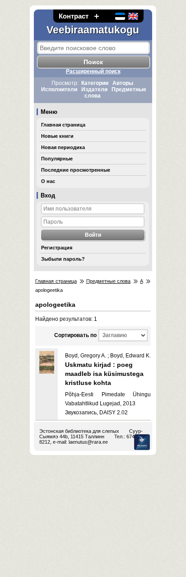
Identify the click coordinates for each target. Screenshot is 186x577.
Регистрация (56, 247)
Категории (94, 83)
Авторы (122, 83)
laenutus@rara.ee (88, 442)
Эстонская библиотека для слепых (79, 431)
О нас (48, 181)
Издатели (94, 89)
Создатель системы (142, 442)
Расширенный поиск (93, 71)
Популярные (57, 158)
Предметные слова (108, 281)
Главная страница (63, 124)
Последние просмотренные (75, 170)
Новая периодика (63, 147)
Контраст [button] (73, 16)
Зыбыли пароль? (63, 259)
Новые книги (57, 136)
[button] (96, 16)
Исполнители (59, 89)
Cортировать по (75, 335)
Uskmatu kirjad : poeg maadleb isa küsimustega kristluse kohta (104, 373)
